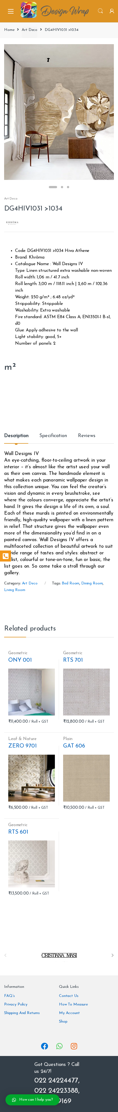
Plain (67, 739)
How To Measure (73, 1004)
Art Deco (29, 30)
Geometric (17, 653)
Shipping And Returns (22, 1013)
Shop (63, 1022)
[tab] (16, 438)
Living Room (14, 590)
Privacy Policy (15, 1004)
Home (9, 30)
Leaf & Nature (22, 739)
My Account (69, 1013)
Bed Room (70, 583)
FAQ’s (9, 996)
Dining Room (92, 583)
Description (16, 435)
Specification (53, 435)
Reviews (86, 435)
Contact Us (68, 996)
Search (100, 11)
